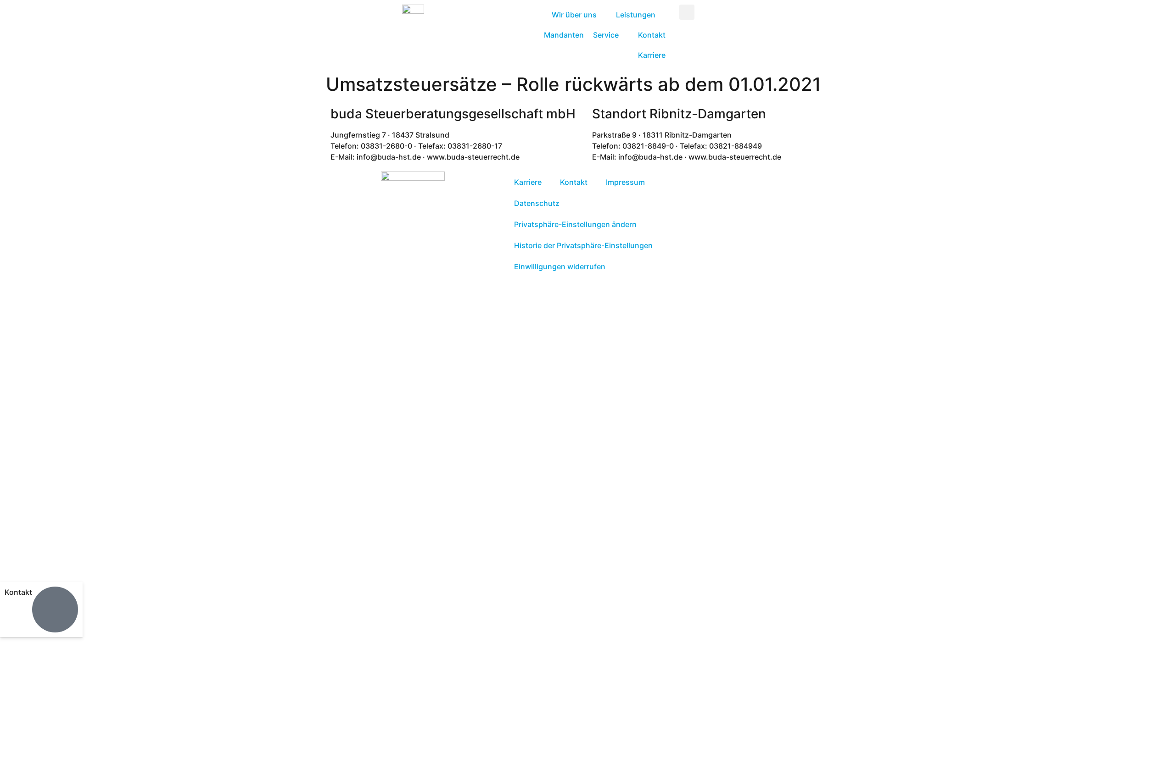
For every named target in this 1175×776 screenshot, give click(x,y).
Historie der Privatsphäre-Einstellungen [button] (583, 245)
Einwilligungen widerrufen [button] (559, 266)
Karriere (528, 182)
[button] (686, 12)
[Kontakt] (55, 609)
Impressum (625, 182)
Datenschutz (537, 203)
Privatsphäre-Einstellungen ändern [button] (575, 224)
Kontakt (18, 592)
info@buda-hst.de (401, 676)
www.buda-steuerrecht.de (501, 676)
